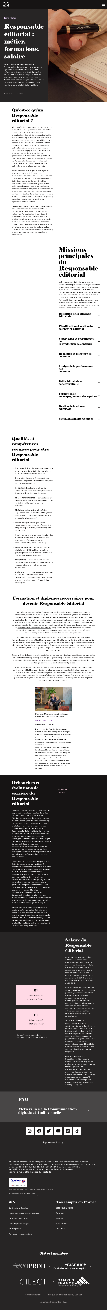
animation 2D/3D (70, 1167)
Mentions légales (33, 1295)
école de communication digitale (48, 625)
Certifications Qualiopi (18, 1218)
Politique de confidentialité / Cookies (64, 1295)
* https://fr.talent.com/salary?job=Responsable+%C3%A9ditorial (31, 1036)
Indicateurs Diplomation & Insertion (24, 1213)
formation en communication (76, 612)
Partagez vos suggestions (20, 1234)
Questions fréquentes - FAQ (53, 1302)
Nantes (59, 1218)
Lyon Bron (60, 1229)
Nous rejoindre (15, 1229)
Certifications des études (19, 1208)
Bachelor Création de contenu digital (34, 628)
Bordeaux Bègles (64, 1208)
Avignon (60, 1213)
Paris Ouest (61, 1223)
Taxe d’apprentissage (19, 1224)
